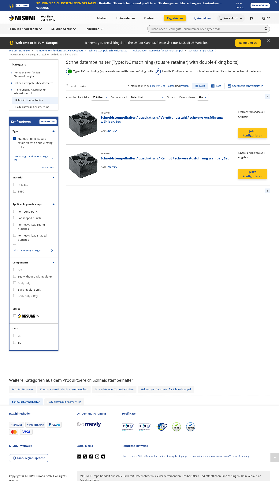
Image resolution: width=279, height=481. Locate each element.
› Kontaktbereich (199, 456)
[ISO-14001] (145, 426)
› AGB (139, 456)
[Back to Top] (274, 457)
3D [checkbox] (19, 342)
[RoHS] (176, 426)
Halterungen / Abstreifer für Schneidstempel (158, 50)
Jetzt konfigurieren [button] (252, 133)
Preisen (184, 86)
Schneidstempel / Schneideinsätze (108, 50)
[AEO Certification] (161, 426)
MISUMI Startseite (19, 50)
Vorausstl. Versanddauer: (181, 97)
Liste (202, 86)
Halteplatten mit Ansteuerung (32, 107)
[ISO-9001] (128, 426)
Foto (218, 86)
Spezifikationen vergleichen (247, 86)
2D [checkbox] (19, 336)
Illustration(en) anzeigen (27, 250)
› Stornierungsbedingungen (174, 456)
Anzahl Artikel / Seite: (78, 97)
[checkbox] (34, 143)
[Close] (269, 40)
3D (115, 130)
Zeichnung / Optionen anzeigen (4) (31, 158)
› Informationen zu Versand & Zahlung (229, 456)
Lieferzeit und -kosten (162, 86)
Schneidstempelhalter (200, 50)
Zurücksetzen (48, 121)
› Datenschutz (151, 456)
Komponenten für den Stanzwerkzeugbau (59, 50)
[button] (260, 5)
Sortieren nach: (119, 97)
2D (109, 130)
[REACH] (190, 426)
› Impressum (128, 456)
